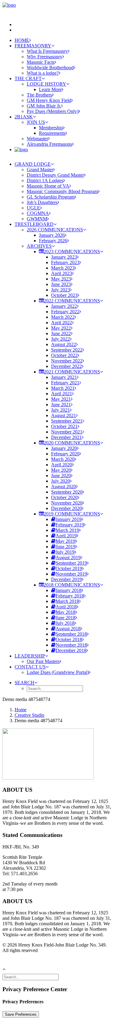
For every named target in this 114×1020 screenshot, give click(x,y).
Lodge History (46, 84)
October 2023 (64, 295)
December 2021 (66, 437)
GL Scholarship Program (50, 196)
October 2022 (64, 355)
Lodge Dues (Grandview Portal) (58, 672)
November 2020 (66, 502)
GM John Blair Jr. (44, 105)
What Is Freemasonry (47, 51)
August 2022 (63, 344)
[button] (26, 682)
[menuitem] (63, 24)
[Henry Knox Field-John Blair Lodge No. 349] (57, 9)
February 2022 (65, 311)
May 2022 (61, 328)
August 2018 (68, 628)
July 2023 (60, 289)
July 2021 (60, 410)
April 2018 (66, 606)
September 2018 (71, 634)
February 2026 (53, 240)
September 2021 (66, 420)
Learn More (50, 89)
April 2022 (61, 322)
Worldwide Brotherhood (50, 67)
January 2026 (52, 235)
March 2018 (67, 601)
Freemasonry (33, 45)
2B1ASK (24, 116)
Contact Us (30, 666)
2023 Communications (72, 251)
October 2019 (69, 568)
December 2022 (66, 366)
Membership (51, 127)
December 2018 (71, 650)
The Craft (28, 78)
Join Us (36, 122)
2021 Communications (72, 371)
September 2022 (66, 349)
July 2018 (65, 623)
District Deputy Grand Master (55, 175)
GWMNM (37, 218)
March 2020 (62, 459)
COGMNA (38, 213)
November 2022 (66, 360)
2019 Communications (72, 513)
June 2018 (65, 617)
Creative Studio (29, 715)
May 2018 (65, 612)
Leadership (30, 655)
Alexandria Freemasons (49, 144)
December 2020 (66, 508)
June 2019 (65, 546)
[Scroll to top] (7, 968)
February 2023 (65, 262)
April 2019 (66, 535)
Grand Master (40, 169)
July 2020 (60, 481)
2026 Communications (55, 229)
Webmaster (37, 138)
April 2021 (61, 393)
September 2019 (71, 563)
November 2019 (71, 573)
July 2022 (60, 339)
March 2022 (62, 317)
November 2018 (71, 645)
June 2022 (61, 333)
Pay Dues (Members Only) (52, 111)
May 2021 (61, 399)
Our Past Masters (43, 661)
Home (22, 40)
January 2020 (64, 448)
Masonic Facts (40, 62)
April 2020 (61, 464)
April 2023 (61, 273)
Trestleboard (34, 224)
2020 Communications (72, 442)
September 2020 (66, 492)
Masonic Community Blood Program (62, 191)
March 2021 (62, 388)
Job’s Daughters (42, 202)
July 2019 (65, 552)
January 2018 (68, 590)
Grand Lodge (33, 164)
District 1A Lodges (45, 180)
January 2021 (64, 377)
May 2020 (61, 470)
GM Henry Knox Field (49, 100)
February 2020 (65, 453)
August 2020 (63, 486)
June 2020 (61, 475)
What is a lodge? (43, 73)
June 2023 (61, 284)
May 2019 (65, 541)
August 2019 (68, 557)
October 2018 (69, 639)
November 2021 (66, 431)
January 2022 (64, 306)
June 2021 (61, 404)
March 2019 (67, 530)
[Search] (31, 976)
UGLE (33, 207)
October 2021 (64, 426)
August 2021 (63, 415)
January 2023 (64, 257)
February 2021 (65, 382)
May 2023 (61, 278)
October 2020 (64, 497)
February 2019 (70, 524)
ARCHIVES (39, 246)
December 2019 (66, 579)
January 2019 (68, 519)
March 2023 (62, 267)
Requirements (52, 133)
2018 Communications (72, 584)
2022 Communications (72, 300)
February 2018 (70, 595)
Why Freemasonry (44, 56)
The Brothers (39, 94)
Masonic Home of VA (48, 186)
